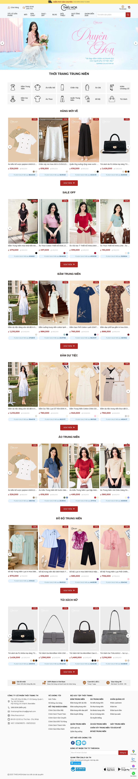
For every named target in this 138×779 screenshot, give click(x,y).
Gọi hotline (133, 776)
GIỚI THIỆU (62, 14)
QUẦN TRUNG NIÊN (78, 724)
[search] (128, 14)
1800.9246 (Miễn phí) (18, 707)
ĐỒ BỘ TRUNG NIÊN (98, 731)
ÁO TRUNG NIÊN (96, 699)
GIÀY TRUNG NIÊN (117, 724)
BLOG (54, 14)
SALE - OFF (43, 14)
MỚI (25, 14)
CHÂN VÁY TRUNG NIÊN (100, 728)
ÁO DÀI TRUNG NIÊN (98, 724)
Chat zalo (133, 761)
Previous (2, 43)
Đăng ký (123, 753)
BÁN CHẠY (33, 14)
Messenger (133, 769)
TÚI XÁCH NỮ (115, 728)
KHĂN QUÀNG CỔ (117, 699)
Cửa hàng (133, 754)
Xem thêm (31, 704)
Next (135, 43)
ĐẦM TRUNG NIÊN (77, 699)
